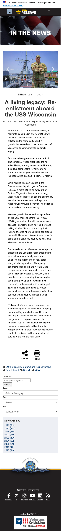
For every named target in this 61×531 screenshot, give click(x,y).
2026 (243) (9, 425)
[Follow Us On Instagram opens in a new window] (24, 496)
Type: (6, 388)
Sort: (5, 397)
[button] (14, 5)
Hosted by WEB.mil (29, 514)
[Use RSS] (48, 496)
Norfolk (26, 369)
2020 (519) (9, 443)
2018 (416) (9, 450)
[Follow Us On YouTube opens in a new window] (32, 496)
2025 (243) (9, 428)
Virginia (38, 369)
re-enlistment (12, 369)
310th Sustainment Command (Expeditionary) (28, 366)
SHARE (24, 358)
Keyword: (8, 376)
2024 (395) (9, 431)
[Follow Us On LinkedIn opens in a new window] (40, 496)
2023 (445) (9, 434)
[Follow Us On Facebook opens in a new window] (9, 496)
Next (53, 69)
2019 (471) (9, 447)
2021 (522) (9, 440)
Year (5, 406)
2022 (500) (9, 437)
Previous (8, 69)
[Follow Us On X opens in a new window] (16, 496)
